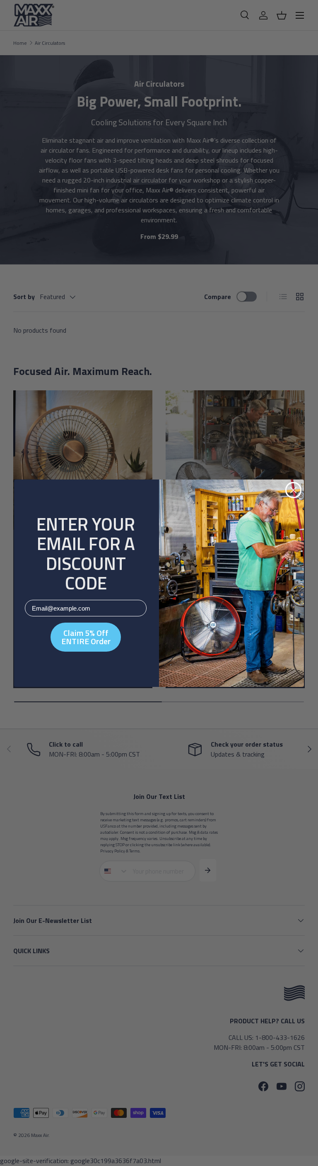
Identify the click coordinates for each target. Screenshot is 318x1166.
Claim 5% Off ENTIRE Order (86, 637)
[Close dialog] (293, 490)
